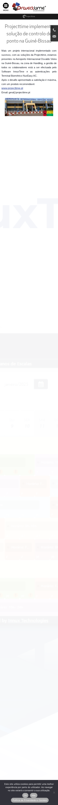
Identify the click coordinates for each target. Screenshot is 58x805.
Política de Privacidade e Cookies (30, 800)
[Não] (54, 792)
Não (34, 795)
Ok (25, 795)
